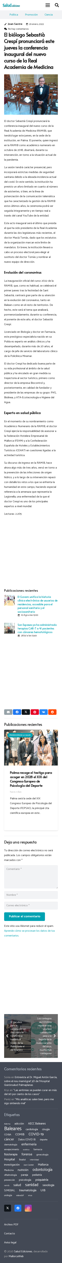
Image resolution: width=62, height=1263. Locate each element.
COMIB (19, 1134)
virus (30, 1195)
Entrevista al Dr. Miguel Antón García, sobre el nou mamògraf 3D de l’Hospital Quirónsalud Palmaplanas (30, 1081)
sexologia (48, 1185)
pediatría (37, 1175)
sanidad (31, 1184)
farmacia (38, 1149)
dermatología (10, 1145)
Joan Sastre (15, 24)
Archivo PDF (11, 1224)
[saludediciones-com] (11, 5)
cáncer (9, 1139)
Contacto (9, 1233)
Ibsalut (22, 1160)
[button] (47, 5)
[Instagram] (28, 1208)
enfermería (29, 1144)
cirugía (46, 1129)
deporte (43, 1140)
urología (8, 1195)
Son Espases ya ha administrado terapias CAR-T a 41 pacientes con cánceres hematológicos (37, 628)
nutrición (23, 1170)
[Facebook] (17, 1208)
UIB (42, 1190)
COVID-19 (36, 1134)
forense (27, 1154)
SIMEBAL (9, 1190)
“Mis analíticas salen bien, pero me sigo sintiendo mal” (29, 1101)
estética (26, 1149)
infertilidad (34, 1159)
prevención (9, 1180)
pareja (24, 1175)
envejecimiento (11, 1149)
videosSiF (20, 1195)
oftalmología (10, 1175)
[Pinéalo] (35, 712)
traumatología (27, 1190)
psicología (25, 1180)
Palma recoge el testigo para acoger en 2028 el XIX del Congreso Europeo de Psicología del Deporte (31, 779)
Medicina (9, 1170)
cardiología (32, 1129)
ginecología (42, 1155)
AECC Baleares (37, 1123)
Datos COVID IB (27, 1140)
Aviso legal (10, 1242)
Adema (7, 1124)
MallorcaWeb (16, 1256)
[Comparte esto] (17, 712)
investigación (12, 1164)
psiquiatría (41, 1179)
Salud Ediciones (23, 1251)
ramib (6, 1185)
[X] (7, 1208)
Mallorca (43, 1164)
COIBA (7, 1135)
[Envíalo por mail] (8, 712)
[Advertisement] (31, 551)
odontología (42, 1170)
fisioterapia (10, 1154)
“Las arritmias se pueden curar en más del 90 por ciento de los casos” (30, 1092)
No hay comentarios (18, 29)
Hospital (9, 1159)
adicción (19, 1124)
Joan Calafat (29, 1165)
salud (17, 1185)
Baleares (13, 1129)
